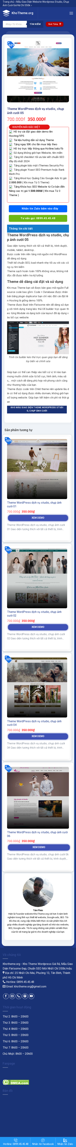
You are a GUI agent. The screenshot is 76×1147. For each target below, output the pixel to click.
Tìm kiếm (35, 24)
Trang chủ (8, 1)
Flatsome (39, 304)
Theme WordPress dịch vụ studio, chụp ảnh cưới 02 (34, 613)
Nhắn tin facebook (43, 1144)
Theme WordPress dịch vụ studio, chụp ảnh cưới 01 (34, 504)
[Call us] (19, 996)
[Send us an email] (12, 996)
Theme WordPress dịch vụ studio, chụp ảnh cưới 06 (37, 834)
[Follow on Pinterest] (25, 996)
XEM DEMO (38, 517)
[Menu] (71, 13)
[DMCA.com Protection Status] (16, 1082)
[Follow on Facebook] (6, 996)
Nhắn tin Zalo (65, 1144)
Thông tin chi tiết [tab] (21, 228)
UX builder (48, 309)
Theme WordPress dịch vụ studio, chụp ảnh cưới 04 (34, 723)
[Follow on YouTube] (31, 996)
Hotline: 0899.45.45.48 (15, 1144)
